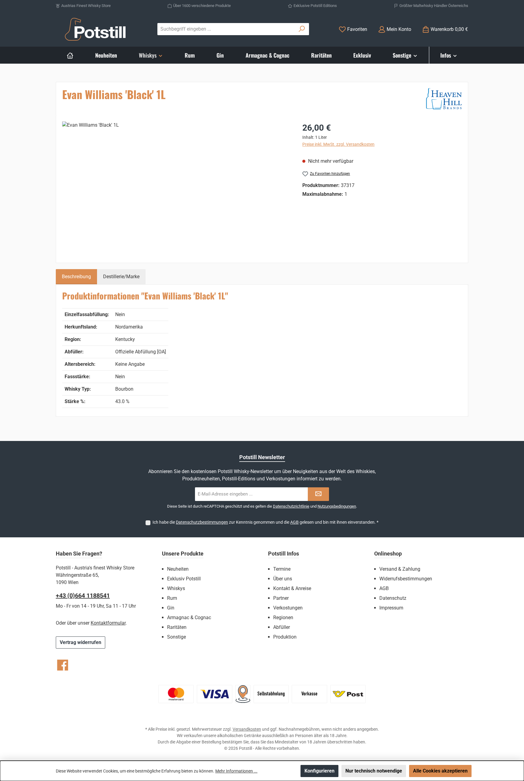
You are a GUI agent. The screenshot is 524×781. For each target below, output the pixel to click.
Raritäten (176, 627)
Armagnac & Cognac (189, 617)
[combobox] (226, 29)
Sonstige (176, 637)
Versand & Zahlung (399, 569)
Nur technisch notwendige (373, 771)
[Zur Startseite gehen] (95, 29)
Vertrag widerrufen (80, 642)
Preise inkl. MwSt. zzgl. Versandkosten (338, 144)
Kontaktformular (108, 623)
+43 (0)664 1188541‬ (83, 595)
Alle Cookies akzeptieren (440, 771)
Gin (170, 608)
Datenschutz (392, 598)
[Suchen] (302, 29)
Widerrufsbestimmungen (405, 579)
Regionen (283, 617)
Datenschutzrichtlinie (291, 506)
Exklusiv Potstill (184, 579)
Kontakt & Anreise (292, 588)
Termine (282, 569)
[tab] (76, 276)
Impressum (391, 608)
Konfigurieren (319, 771)
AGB (294, 522)
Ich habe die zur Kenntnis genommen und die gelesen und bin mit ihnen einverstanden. (265, 522)
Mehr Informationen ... (236, 771)
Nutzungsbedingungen (336, 506)
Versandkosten (247, 729)
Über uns (282, 579)
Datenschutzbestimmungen (202, 522)
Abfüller (281, 627)
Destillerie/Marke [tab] (121, 276)
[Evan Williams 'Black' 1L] (176, 187)
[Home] (70, 55)
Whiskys (176, 588)
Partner (281, 598)
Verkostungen (288, 608)
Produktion (285, 637)
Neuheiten (178, 569)
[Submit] (318, 494)
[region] (176, 187)
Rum (172, 598)
